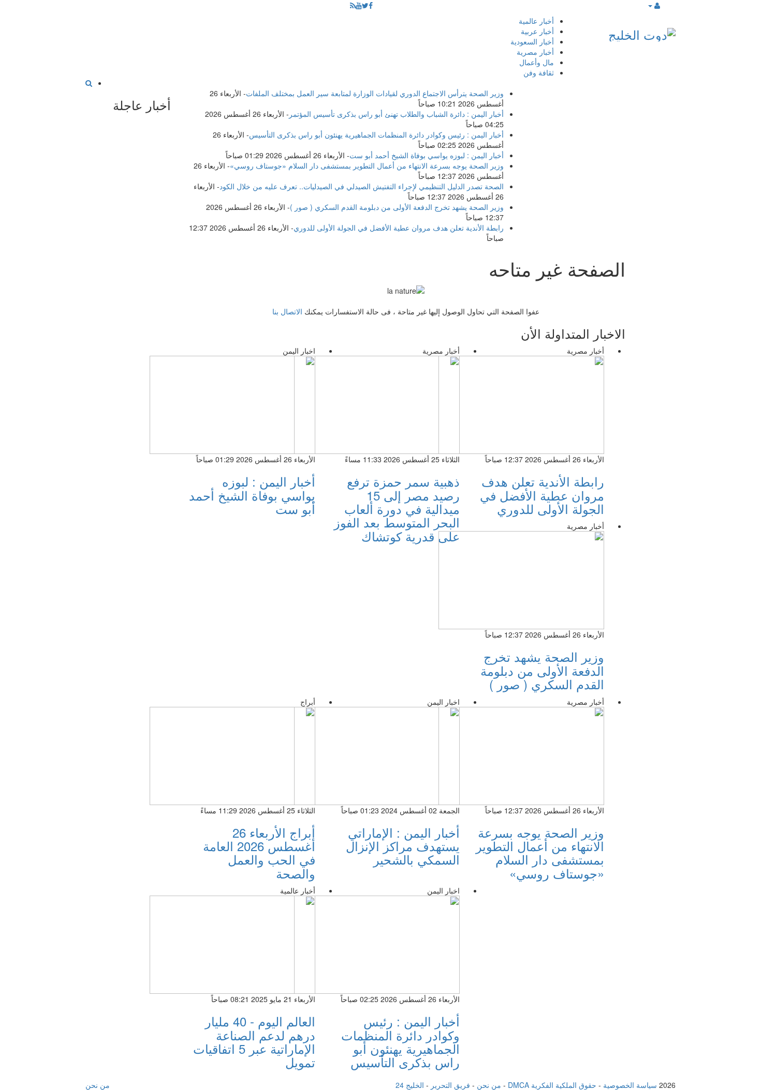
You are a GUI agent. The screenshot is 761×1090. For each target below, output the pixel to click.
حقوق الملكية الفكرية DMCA (552, 1085)
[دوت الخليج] (642, 32)
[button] (653, 5)
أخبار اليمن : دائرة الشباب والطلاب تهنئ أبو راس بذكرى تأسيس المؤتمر (396, 114)
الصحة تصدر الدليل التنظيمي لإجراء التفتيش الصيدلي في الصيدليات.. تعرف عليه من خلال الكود (361, 186)
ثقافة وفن (538, 72)
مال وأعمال (536, 62)
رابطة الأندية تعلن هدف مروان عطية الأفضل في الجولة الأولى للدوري (399, 227)
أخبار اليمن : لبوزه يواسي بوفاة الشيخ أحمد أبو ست (426, 155)
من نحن (489, 1085)
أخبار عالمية (536, 21)
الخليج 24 (410, 1085)
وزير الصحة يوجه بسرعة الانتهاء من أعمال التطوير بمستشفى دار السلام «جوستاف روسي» (367, 165)
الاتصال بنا (287, 311)
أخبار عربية (537, 31)
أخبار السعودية (532, 41)
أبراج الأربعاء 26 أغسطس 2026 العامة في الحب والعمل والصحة (259, 852)
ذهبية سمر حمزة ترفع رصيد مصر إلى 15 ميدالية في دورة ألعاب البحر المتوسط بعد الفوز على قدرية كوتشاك (397, 508)
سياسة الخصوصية (630, 1085)
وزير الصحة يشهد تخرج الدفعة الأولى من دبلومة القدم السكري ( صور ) (397, 207)
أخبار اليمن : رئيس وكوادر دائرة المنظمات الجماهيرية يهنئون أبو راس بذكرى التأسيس (376, 134)
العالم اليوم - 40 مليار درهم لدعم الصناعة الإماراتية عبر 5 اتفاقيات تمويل (254, 1041)
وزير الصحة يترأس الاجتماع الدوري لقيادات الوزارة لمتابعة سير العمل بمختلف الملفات (375, 93)
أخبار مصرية (535, 52)
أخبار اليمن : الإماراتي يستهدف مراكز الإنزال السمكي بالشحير (403, 846)
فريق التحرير (450, 1085)
